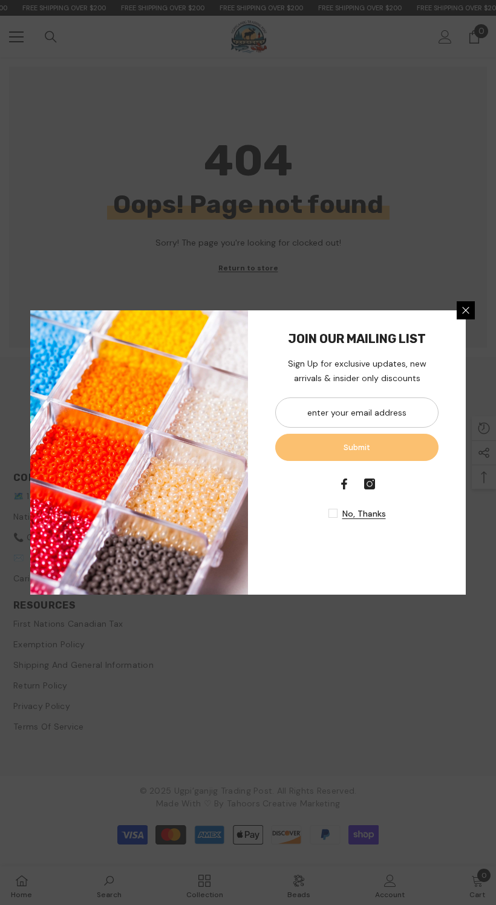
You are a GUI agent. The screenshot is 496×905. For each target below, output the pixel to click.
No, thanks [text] (364, 513)
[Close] (466, 310)
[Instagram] (369, 484)
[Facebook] (344, 484)
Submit (357, 447)
